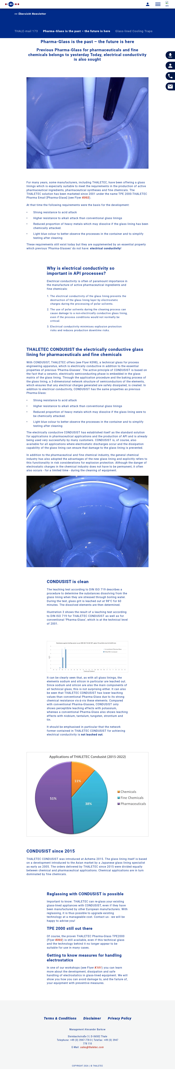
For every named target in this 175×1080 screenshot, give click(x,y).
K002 (85, 197)
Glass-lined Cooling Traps (134, 31)
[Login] (145, 4)
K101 (98, 967)
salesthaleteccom (92, 1047)
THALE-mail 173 (26, 31)
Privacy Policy (119, 1018)
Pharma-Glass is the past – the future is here (76, 31)
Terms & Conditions (60, 1018)
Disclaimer (92, 1018)
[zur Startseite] (12, 4)
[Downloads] (170, 55)
